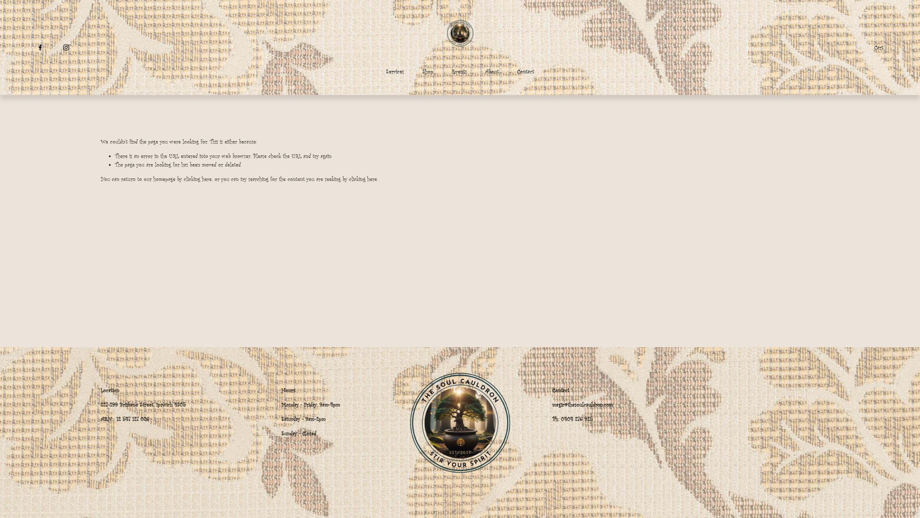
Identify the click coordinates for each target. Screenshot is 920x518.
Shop (427, 71)
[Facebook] (40, 47)
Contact (525, 71)
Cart (878, 47)
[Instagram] (66, 47)
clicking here (198, 179)
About (492, 71)
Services (395, 71)
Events (459, 71)
